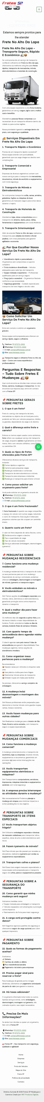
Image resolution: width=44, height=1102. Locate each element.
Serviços (21, 1063)
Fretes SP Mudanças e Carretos (13, 12)
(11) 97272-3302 (18, 344)
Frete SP (20, 1074)
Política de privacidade (21, 1078)
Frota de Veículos (21, 1066)
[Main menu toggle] (39, 9)
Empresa (21, 1059)
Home (21, 1055)
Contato (21, 1082)
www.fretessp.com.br (17, 353)
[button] (38, 447)
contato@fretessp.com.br (20, 350)
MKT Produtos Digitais (30, 1095)
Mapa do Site (21, 1070)
